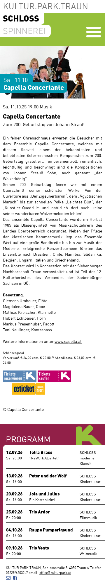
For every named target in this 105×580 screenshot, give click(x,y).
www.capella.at (68, 341)
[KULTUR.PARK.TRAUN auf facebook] (15, 577)
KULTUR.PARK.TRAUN (45, 6)
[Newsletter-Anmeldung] (8, 577)
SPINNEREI (24, 30)
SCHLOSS (21, 18)
